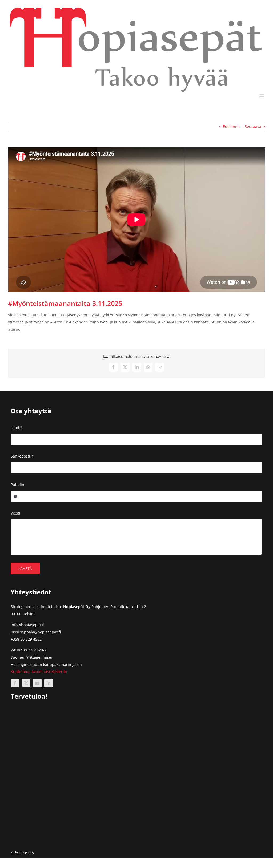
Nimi (16, 427)
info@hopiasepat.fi (27, 624)
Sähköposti (22, 456)
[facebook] (15, 683)
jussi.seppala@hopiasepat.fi (36, 631)
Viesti (15, 513)
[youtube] (37, 683)
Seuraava (253, 126)
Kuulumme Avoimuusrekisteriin (39, 671)
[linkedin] (48, 683)
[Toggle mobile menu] (262, 96)
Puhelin (17, 484)
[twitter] (26, 683)
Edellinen (231, 126)
